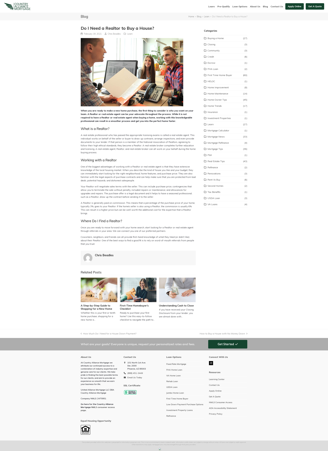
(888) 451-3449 (135, 373)
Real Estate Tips (216, 161)
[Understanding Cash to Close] (177, 290)
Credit (211, 56)
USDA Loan (214, 198)
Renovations (214, 173)
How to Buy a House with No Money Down (222, 333)
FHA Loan (213, 69)
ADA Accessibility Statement (223, 408)
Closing (211, 44)
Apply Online (215, 390)
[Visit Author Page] (87, 257)
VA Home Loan (173, 375)
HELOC (211, 81)
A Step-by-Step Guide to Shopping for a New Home (96, 307)
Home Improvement (218, 87)
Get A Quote (215, 396)
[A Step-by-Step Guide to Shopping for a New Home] (99, 290)
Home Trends (215, 105)
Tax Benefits (214, 192)
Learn (130, 33)
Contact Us (214, 385)
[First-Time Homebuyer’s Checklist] (138, 290)
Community (214, 50)
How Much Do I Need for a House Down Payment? (108, 333)
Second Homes (215, 185)
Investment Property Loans (179, 410)
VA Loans (212, 204)
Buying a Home (216, 38)
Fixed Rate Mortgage (176, 364)
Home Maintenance (218, 93)
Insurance (213, 112)
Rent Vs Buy (214, 179)
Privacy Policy (215, 414)
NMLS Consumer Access (220, 402)
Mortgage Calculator (218, 130)
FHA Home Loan (174, 369)
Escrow (211, 62)
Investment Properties (219, 118)
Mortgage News (216, 136)
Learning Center (216, 379)
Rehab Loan (172, 381)
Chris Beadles (114, 33)
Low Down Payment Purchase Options (184, 404)
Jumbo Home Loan (175, 393)
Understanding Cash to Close (176, 305)
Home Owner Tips (217, 99)
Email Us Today (134, 377)
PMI (210, 155)
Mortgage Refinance (218, 142)
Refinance (213, 167)
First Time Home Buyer (220, 75)
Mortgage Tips (215, 148)
